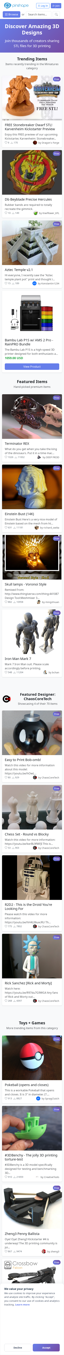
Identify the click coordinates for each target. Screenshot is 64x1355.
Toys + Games (32, 1023)
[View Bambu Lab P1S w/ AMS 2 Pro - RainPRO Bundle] (32, 313)
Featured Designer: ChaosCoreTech (37, 696)
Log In (44, 5)
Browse (13, 14)
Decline (17, 1347)
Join (57, 5)
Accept (46, 1347)
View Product (32, 366)
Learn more (22, 1304)
